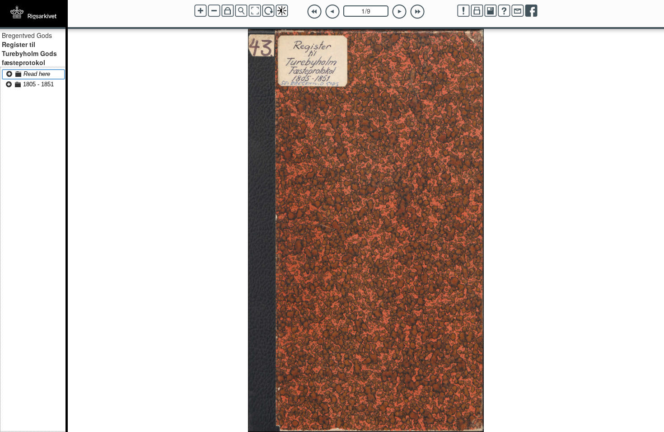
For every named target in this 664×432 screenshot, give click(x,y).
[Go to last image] (417, 12)
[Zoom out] (214, 11)
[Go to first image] (314, 12)
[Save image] (490, 11)
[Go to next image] (399, 12)
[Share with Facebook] (531, 11)
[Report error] (463, 11)
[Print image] (477, 11)
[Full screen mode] (254, 11)
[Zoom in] (200, 11)
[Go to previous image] (332, 12)
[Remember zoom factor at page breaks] (227, 11)
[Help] (504, 11)
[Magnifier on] (241, 11)
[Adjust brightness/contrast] (282, 11)
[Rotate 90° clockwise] (268, 11)
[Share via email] (517, 11)
